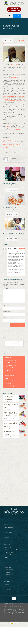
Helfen (17, 16)
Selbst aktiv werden (9, 530)
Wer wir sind (8, 567)
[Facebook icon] (14, 616)
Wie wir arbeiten (9, 569)
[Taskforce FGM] (14, 3)
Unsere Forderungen (10, 552)
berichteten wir (14, 64)
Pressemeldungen (9, 380)
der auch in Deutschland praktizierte (12, 100)
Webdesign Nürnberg (18, 609)
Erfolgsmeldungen (9, 555)
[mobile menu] (26, 3)
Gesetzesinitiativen (10, 365)
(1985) (8, 126)
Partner (7, 378)
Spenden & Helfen (9, 527)
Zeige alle (22, 40)
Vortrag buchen (8, 532)
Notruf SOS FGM (9, 535)
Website (5, 317)
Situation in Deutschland (11, 550)
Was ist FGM (8, 547)
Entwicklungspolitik (10, 360)
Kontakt (7, 537)
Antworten (22, 248)
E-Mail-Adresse (7, 311)
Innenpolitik (8, 370)
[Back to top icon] (14, 598)
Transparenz (8, 572)
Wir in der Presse (9, 574)
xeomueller (9, 612)
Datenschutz (8, 589)
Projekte (7, 383)
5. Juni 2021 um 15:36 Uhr (13, 250)
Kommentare (8, 373)
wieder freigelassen (13, 77)
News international (9, 375)
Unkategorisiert (9, 386)
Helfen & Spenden (9, 368)
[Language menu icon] (10, 15)
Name (4, 305)
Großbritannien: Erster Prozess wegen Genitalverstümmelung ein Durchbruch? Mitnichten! (12, 146)
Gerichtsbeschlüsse (10, 362)
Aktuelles (7, 357)
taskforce (14, 158)
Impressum (7, 587)
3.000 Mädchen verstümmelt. (15, 129)
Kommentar (6, 288)
